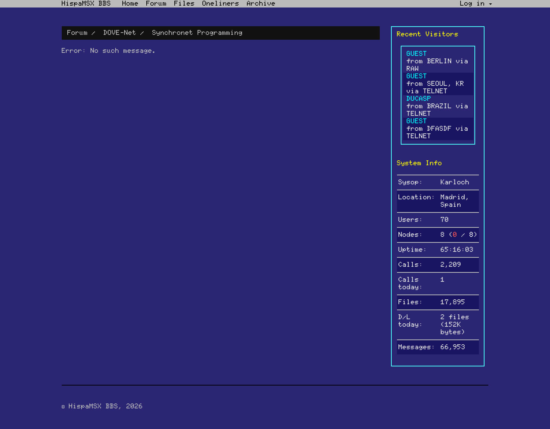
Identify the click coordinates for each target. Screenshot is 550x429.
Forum (156, 3)
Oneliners (220, 3)
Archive (261, 3)
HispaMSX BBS (86, 3)
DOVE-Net (120, 33)
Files (184, 3)
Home (130, 3)
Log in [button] (474, 3)
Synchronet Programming (197, 33)
